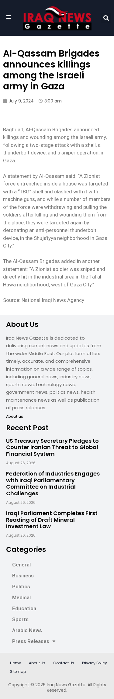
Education (24, 608)
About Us (37, 663)
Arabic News (27, 630)
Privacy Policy (94, 663)
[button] (106, 18)
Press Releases (30, 641)
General (21, 565)
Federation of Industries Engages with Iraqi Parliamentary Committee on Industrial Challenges (53, 483)
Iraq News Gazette (66, 685)
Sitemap (18, 671)
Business (23, 576)
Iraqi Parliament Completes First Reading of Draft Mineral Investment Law (52, 519)
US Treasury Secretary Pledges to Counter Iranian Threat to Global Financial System (52, 447)
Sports (20, 619)
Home (15, 663)
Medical (21, 597)
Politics (21, 586)
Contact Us (63, 663)
